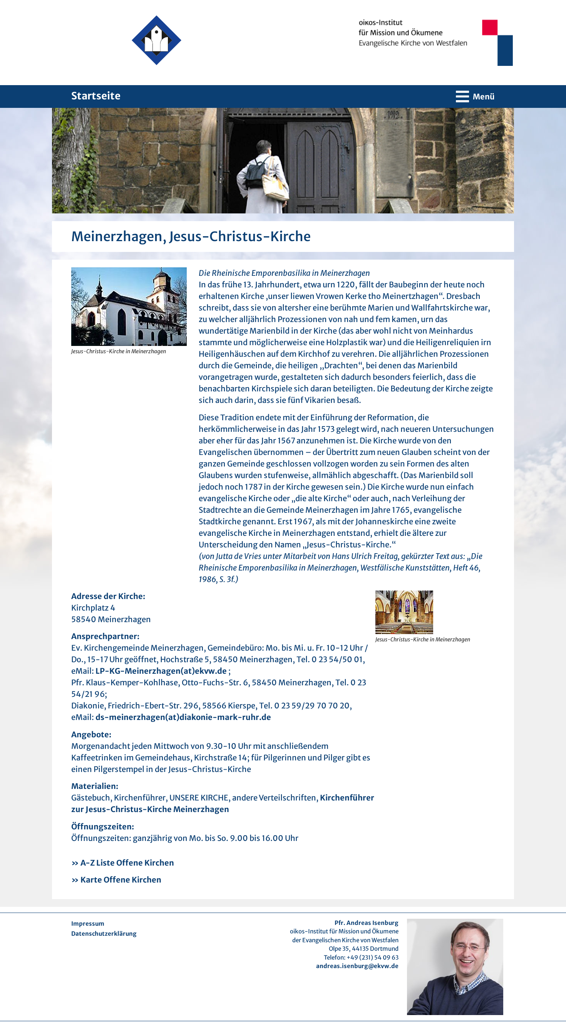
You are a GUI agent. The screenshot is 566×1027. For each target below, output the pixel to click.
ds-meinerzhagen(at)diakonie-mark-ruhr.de (183, 717)
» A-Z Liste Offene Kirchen (122, 863)
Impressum (87, 923)
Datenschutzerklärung (104, 933)
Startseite (96, 95)
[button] (475, 96)
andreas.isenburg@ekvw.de (357, 966)
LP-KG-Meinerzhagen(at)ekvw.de (161, 671)
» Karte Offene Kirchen (116, 879)
